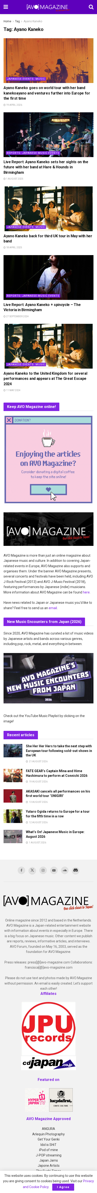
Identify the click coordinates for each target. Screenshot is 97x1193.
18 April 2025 (14, 247)
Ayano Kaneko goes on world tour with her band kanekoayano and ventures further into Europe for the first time (47, 93)
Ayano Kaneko (33, 21)
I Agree (63, 1187)
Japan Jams (48, 1160)
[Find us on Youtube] (54, 870)
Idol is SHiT (48, 1145)
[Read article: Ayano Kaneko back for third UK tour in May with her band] (48, 208)
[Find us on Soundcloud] (65, 870)
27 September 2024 (17, 316)
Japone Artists (49, 1165)
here (86, 592)
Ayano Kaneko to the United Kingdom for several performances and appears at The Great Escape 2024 (45, 378)
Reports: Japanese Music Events (33, 153)
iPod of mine (48, 1150)
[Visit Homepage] (48, 7)
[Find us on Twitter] (32, 871)
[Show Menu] (6, 7)
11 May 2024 (13, 390)
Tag (17, 21)
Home (7, 21)
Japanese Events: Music (26, 78)
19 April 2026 (14, 105)
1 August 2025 (14, 178)
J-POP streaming (48, 1155)
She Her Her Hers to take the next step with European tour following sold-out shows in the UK (59, 750)
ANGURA (48, 1129)
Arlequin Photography (48, 1134)
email (53, 608)
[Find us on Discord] (75, 871)
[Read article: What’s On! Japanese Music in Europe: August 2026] (13, 836)
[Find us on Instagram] (43, 870)
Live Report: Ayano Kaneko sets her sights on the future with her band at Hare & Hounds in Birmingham (46, 167)
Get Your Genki (49, 1139)
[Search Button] (91, 7)
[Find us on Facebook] (21, 870)
